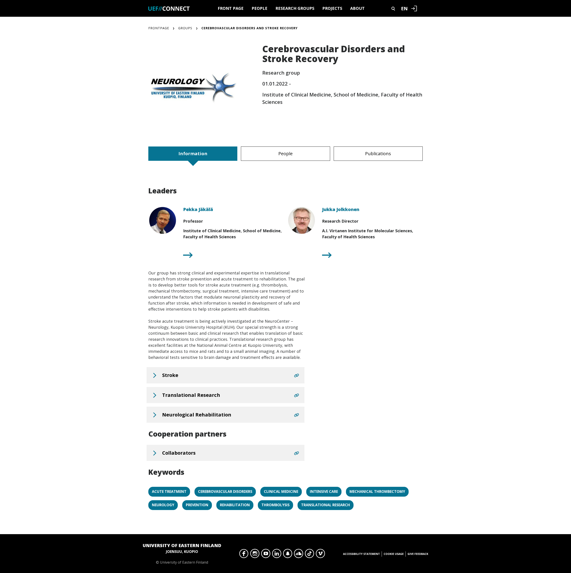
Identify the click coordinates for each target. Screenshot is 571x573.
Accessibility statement (361, 554)
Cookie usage (394, 554)
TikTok (309, 554)
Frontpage (158, 28)
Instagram (254, 554)
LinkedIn (276, 554)
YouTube (265, 554)
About (357, 8)
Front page (231, 8)
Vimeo (320, 554)
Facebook (243, 554)
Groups (185, 28)
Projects (332, 8)
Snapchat (287, 554)
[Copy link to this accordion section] (296, 375)
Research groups (294, 8)
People (259, 8)
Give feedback (418, 554)
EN (404, 8)
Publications (378, 154)
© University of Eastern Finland (182, 553)
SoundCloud (298, 554)
